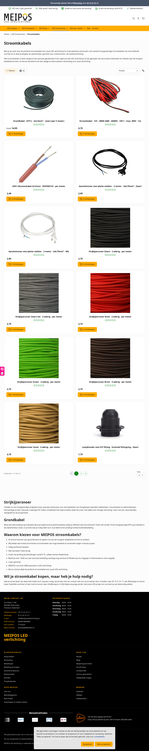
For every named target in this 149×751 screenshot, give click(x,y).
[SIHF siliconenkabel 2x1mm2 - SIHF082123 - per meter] (39, 162)
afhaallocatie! (126, 719)
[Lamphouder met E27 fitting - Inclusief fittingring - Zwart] (110, 423)
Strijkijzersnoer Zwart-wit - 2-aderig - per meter (38, 316)
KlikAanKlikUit (81, 698)
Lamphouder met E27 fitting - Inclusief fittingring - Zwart (110, 447)
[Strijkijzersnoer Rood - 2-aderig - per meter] (110, 293)
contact (73, 581)
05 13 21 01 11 (93, 3)
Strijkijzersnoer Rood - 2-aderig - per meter (110, 316)
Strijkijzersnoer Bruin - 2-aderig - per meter (110, 382)
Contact (95, 28)
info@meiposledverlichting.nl (29, 618)
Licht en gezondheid (83, 674)
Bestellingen (8, 664)
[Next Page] (85, 473)
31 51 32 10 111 (23, 615)
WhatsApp (77, 3)
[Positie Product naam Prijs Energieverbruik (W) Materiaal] (128, 70)
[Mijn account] (138, 18)
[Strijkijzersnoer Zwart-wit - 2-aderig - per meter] (39, 293)
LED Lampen (12, 28)
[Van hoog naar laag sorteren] (143, 70)
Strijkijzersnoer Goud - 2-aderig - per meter (39, 447)
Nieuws (79, 656)
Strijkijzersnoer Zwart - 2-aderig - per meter (110, 251)
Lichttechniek (81, 671)
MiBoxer (79, 695)
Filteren (12, 70)
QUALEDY (79, 691)
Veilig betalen (9, 656)
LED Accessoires (58, 28)
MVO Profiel (8, 698)
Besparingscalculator (84, 664)
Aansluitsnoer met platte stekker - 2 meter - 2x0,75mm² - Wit (39, 251)
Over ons (7, 691)
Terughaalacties (10, 681)
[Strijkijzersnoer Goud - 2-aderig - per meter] (39, 423)
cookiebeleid (99, 736)
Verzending (8, 660)
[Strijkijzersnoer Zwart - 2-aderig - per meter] (110, 228)
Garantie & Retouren (11, 671)
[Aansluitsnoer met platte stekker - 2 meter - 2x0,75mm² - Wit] (39, 228)
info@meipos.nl (53, 584)
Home (6, 34)
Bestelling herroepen (12, 667)
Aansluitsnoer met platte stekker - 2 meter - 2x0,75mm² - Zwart (110, 186)
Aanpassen (87, 744)
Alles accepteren (104, 744)
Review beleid (9, 674)
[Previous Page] (72, 473)
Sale (88, 28)
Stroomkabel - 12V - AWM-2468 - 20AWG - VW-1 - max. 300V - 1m (110, 121)
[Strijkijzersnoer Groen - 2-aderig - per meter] (39, 358)
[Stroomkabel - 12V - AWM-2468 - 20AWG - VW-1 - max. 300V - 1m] (110, 97)
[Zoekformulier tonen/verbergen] (133, 18)
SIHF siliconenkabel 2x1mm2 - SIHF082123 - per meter (38, 186)
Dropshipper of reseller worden (15, 702)
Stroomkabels (33, 34)
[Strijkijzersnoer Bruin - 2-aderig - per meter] (110, 358)
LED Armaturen (28, 28)
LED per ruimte (76, 28)
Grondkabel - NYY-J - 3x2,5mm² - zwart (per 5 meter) (38, 121)
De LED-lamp (81, 667)
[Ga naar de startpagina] (18, 18)
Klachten (7, 678)
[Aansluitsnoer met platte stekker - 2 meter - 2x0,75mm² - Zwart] (110, 162)
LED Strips (43, 28)
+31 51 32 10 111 (24, 612)
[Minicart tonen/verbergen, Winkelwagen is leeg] (143, 18)
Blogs (78, 660)
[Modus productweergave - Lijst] (23, 70)
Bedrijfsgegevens (10, 695)
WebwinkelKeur (27, 739)
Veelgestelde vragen (83, 678)
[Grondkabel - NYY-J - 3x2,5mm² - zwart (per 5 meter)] (39, 97)
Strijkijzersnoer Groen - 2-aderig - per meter (38, 382)
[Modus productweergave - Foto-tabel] (20, 70)
